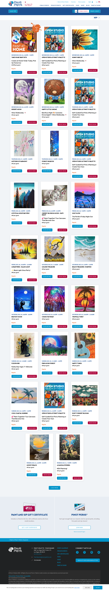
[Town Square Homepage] (16, 3)
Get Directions (38, 554)
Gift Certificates (68, 5)
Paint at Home (95, 5)
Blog (88, 5)
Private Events (56, 5)
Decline (87, 587)
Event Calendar (62, 548)
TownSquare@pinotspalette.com (42, 557)
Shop (82, 5)
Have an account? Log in (79, 531)
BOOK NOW (32, 72)
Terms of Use (12, 576)
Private (94, 11)
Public (83, 11)
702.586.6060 (37, 560)
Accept (98, 587)
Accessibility (27, 576)
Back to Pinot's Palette (63, 1)
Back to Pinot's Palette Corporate (19, 540)
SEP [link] (96, 18)
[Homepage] (20, 549)
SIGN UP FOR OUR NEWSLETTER (88, 560)
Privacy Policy (19, 576)
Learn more (77, 587)
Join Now (79, 527)
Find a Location (81, 1)
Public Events (44, 5)
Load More (54, 488)
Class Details (17, 72)
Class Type (13, 11)
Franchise (73, 1)
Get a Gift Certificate (29, 527)
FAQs (77, 5)
